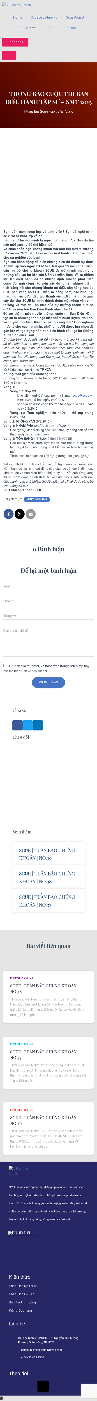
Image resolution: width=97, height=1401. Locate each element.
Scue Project (75, 17)
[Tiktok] (43, 1386)
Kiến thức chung (37, 499)
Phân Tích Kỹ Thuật (23, 1286)
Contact (71, 28)
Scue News (29, 28)
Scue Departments (44, 17)
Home (17, 17)
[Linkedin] (29, 1386)
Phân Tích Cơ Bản (21, 1294)
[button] (17, 725)
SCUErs (51, 28)
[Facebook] (14, 1386)
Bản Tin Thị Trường (22, 1302)
